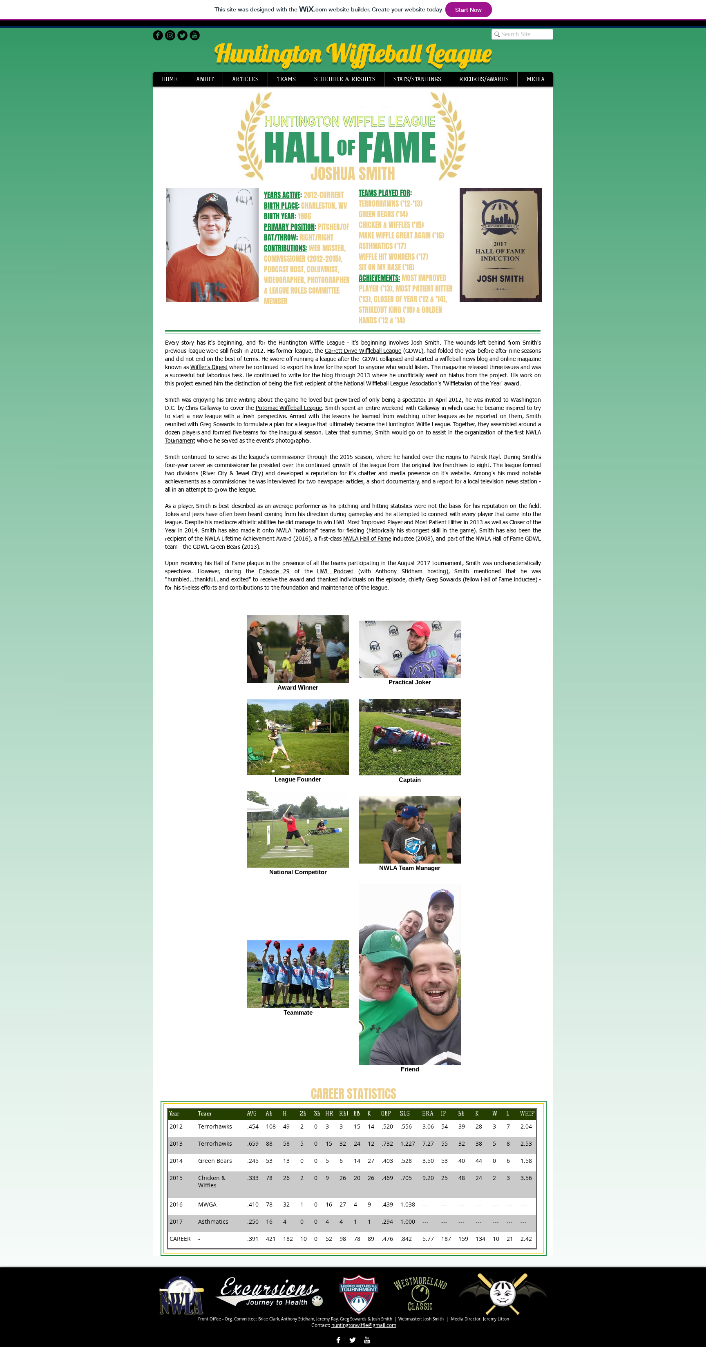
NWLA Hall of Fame (367, 539)
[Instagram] (170, 35)
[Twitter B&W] (352, 1340)
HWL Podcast (335, 571)
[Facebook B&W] (338, 1340)
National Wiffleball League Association (391, 384)
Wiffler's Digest (209, 367)
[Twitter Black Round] (182, 35)
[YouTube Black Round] (195, 35)
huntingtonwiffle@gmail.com (363, 1325)
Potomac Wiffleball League (289, 408)
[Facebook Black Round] (158, 35)
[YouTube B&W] (367, 1340)
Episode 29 (274, 571)
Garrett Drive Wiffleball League (363, 351)
